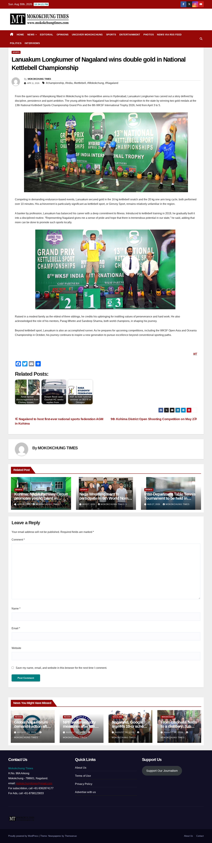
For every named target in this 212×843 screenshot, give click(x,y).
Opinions (63, 34)
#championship (55, 83)
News (31, 34)
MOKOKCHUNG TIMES (39, 79)
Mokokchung (168, 717)
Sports (111, 34)
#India (69, 83)
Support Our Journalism (162, 770)
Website (16, 648)
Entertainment (129, 34)
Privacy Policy (83, 784)
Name (16, 608)
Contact (200, 836)
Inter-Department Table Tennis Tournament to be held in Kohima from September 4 (169, 498)
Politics (15, 43)
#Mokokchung (95, 83)
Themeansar (71, 836)
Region (18, 717)
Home (20, 34)
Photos (148, 34)
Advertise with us (85, 792)
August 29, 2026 (27, 732)
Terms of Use (83, 775)
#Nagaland (111, 83)
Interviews (32, 43)
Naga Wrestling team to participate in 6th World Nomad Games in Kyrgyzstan (105, 498)
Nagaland (117, 717)
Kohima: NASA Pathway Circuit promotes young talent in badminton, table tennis (41, 498)
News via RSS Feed (169, 34)
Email (16, 628)
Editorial (46, 34)
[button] (201, 38)
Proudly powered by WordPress (23, 836)
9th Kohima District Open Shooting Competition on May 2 (152, 419)
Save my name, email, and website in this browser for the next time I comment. (61, 667)
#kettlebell (80, 83)
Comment (18, 539)
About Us (80, 767)
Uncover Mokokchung (87, 34)
